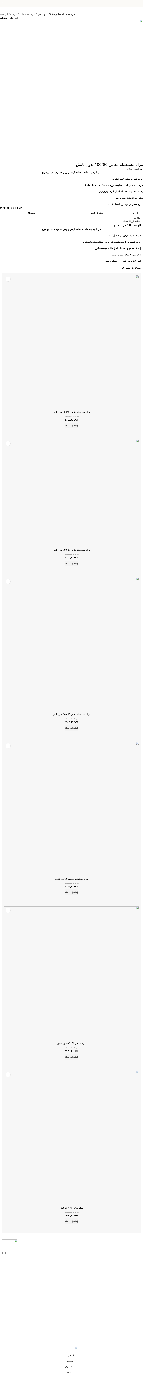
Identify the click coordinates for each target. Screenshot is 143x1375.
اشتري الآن (31, 213)
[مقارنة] (75, 431)
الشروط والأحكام (134, 1276)
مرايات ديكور (135, 1327)
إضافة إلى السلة (97, 213)
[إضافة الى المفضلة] (8, 279)
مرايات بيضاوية (135, 1318)
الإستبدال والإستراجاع (132, 1281)
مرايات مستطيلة (27, 14)
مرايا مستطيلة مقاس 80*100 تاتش (71, 879)
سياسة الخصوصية (133, 1271)
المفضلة (137, 1304)
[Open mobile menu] (139, 3)
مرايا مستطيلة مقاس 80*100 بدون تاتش (71, 412)
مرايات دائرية (135, 1332)
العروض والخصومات (132, 1309)
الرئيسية (4, 14)
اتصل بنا (137, 1266)
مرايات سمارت (134, 1323)
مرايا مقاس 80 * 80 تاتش (71, 1208)
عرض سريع (67, 431)
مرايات (13, 14)
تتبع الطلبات (136, 1295)
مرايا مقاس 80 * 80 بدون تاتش (71, 1043)
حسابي (138, 1290)
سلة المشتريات (134, 1299)
